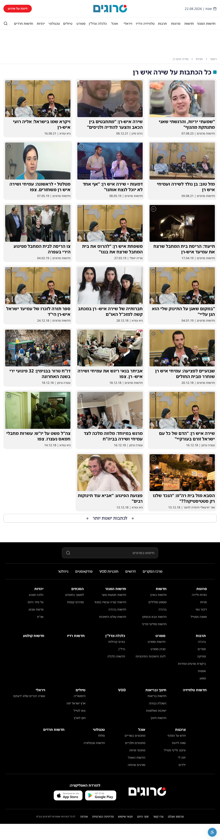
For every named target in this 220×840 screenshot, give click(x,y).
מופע (203, 678)
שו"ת (40, 617)
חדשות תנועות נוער (114, 595)
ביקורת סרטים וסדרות (192, 664)
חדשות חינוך (158, 718)
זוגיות (203, 602)
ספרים (202, 649)
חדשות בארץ (158, 595)
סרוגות (175, 23)
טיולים (67, 23)
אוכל (114, 23)
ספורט (81, 23)
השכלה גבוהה (157, 703)
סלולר (101, 735)
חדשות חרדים (23, 23)
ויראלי (128, 23)
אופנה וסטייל (199, 617)
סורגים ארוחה (136, 765)
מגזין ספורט (158, 649)
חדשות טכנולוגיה (94, 743)
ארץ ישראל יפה (76, 703)
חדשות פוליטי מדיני (154, 624)
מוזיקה (201, 656)
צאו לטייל (79, 710)
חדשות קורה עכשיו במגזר (110, 602)
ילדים (182, 765)
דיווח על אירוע (18, 8)
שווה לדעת (179, 743)
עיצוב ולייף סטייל (175, 750)
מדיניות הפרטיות (103, 816)
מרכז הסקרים (152, 571)
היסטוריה (80, 696)
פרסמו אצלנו (176, 816)
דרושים (130, 571)
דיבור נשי (201, 609)
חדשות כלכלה (116, 656)
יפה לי (182, 757)
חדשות (189, 23)
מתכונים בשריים (135, 735)
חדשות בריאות (157, 696)
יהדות (41, 23)
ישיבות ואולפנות (156, 710)
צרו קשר (158, 816)
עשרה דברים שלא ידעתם (29, 696)
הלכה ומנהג (36, 595)
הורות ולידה (199, 595)
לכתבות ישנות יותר (110, 518)
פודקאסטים (84, 571)
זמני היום (143, 816)
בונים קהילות (116, 642)
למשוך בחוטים (74, 595)
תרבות (162, 23)
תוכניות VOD (108, 571)
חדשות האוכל (136, 757)
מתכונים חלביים (135, 743)
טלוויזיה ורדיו (145, 23)
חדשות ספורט (156, 642)
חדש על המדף (177, 735)
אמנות (202, 671)
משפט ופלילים (157, 602)
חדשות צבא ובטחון (154, 617)
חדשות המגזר (206, 23)
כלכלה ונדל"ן (98, 23)
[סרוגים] (147, 791)
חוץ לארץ (80, 718)
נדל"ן (121, 649)
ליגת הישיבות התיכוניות (150, 656)
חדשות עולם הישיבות (112, 617)
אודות (84, 816)
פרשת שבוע (36, 609)
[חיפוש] (5, 23)
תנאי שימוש (125, 816)
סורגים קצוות (75, 602)
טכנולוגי (54, 23)
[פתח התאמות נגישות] (212, 832)
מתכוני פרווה (137, 750)
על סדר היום (35, 602)
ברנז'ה (163, 609)
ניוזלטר (63, 571)
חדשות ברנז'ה (117, 609)
